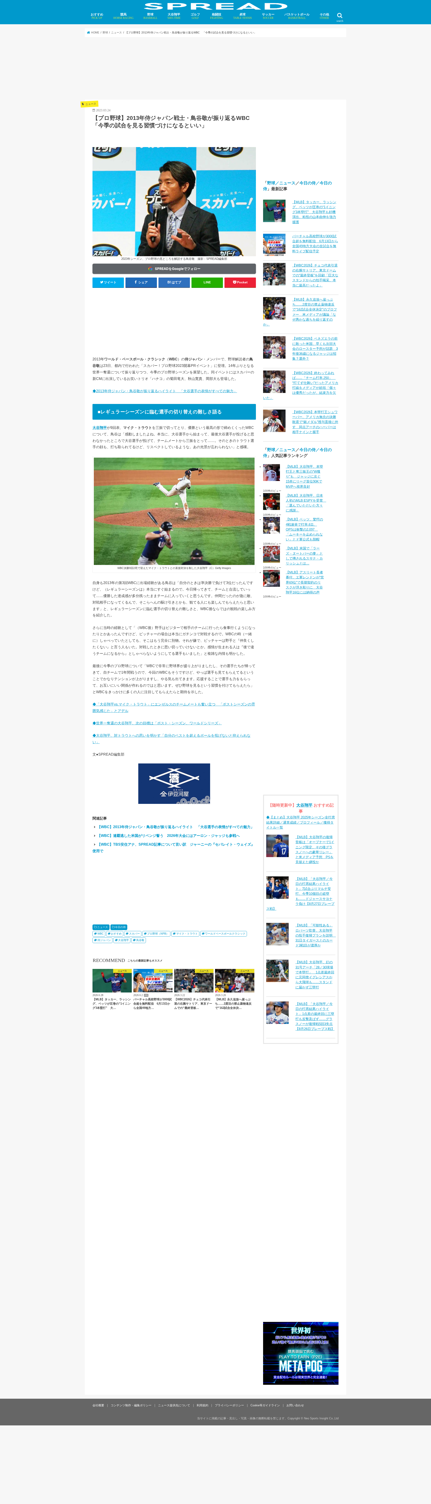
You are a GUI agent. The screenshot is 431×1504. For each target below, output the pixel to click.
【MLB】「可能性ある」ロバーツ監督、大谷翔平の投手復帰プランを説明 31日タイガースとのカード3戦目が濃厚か (315, 935)
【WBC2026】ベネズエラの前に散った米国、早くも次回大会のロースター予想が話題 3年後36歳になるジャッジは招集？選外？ (315, 348)
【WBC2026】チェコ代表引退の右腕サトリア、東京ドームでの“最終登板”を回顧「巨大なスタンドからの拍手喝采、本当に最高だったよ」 (315, 275)
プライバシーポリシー (229, 1405)
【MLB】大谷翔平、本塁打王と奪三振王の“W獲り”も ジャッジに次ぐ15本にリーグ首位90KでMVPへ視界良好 (304, 476)
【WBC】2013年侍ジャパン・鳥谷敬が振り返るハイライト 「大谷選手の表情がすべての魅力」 (175, 827)
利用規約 (202, 1405)
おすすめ (97, 16)
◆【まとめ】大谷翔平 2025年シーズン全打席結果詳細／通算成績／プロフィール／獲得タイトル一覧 (300, 822)
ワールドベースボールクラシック (225, 933)
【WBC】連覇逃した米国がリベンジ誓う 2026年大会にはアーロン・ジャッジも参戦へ (168, 836)
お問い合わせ (295, 1405)
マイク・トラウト (187, 933)
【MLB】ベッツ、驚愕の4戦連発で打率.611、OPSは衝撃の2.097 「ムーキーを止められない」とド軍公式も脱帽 (304, 529)
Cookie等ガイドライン (265, 1405)
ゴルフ (195, 16)
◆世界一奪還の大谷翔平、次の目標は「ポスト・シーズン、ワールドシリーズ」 (157, 723)
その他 (324, 16)
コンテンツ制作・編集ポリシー (131, 1405)
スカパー (134, 933)
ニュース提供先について (174, 1405)
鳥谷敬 (140, 940)
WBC (100, 933)
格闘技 (216, 16)
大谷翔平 (173, 16)
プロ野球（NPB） (158, 933)
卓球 (242, 16)
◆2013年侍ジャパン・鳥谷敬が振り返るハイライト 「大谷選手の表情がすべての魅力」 (164, 391)
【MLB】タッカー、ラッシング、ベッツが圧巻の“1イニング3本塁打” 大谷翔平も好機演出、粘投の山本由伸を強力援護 (314, 212)
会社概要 (98, 1405)
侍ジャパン (104, 940)
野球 (150, 16)
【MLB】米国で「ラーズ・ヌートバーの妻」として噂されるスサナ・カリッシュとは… (304, 556)
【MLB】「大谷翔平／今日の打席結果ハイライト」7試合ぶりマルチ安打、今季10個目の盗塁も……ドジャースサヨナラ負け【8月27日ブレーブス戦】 (300, 894)
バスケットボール (297, 16)
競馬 (123, 16)
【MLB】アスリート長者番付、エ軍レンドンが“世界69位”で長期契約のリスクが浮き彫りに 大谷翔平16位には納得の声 (305, 582)
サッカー (268, 16)
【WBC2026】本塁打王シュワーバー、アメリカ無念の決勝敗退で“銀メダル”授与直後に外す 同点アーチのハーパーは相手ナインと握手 (315, 422)
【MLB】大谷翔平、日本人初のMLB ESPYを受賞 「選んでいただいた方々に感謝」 (305, 503)
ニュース (102, 927)
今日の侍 (120, 927)
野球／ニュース (281, 183)
